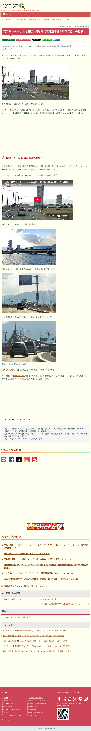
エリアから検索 (9, 703)
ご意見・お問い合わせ (36, 698)
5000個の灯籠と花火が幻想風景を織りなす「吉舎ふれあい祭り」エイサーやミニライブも (36, 631)
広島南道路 (8, 617)
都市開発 (17, 617)
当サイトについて (34, 703)
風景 (28, 617)
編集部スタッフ (34, 706)
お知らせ (43, 703)
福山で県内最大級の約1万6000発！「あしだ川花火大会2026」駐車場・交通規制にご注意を (37, 651)
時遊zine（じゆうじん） (36, 712)
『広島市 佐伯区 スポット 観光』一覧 (18, 586)
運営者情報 (32, 709)
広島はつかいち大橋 (18, 110)
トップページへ (42, 586)
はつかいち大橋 (8, 370)
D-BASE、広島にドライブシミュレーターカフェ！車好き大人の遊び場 (29, 599)
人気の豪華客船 (19, 376)
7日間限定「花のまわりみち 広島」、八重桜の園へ (26, 554)
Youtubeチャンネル (10, 720)
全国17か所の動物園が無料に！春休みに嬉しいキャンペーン (64, 604)
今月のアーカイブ (9, 712)
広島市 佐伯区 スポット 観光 (23, 39)
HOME (6, 698)
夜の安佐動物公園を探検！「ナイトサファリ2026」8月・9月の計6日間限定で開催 (33, 636)
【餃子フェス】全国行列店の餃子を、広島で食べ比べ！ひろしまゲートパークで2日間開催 (37, 646)
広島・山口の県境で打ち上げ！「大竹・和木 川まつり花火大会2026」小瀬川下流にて (35, 641)
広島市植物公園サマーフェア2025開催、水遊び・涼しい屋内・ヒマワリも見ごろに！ (42, 579)
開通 (23, 617)
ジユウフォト (33, 715)
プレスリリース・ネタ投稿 (37, 700)
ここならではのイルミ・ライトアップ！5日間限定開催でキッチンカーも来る (38, 573)
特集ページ (7, 700)
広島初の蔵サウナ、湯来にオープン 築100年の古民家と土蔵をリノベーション (39, 559)
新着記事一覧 (8, 706)
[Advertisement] (45, 133)
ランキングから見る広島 (11, 709)
